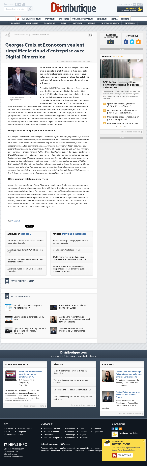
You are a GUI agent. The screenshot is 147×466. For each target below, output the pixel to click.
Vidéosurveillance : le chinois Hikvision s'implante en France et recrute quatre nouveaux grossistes (69, 269)
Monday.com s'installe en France (67, 250)
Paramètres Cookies (14, 435)
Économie (15, 23)
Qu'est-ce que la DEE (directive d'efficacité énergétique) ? (121, 105)
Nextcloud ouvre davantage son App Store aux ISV (28, 306)
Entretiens (130, 23)
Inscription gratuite (128, 9)
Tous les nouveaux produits (31, 406)
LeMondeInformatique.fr (14, 449)
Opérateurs (50, 19)
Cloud (63, 23)
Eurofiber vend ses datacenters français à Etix (73, 390)
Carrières (77, 23)
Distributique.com (11, 451)
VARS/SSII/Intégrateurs (40, 35)
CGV (8, 432)
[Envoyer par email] (90, 35)
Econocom (26, 234)
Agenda (114, 19)
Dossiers (125, 19)
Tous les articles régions (82, 405)
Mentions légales (25, 429)
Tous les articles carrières (129, 413)
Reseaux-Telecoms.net (13, 457)
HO (18, 19)
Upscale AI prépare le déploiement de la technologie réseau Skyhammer (30, 331)
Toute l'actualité (21, 35)
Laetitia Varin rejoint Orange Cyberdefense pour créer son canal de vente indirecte (74, 319)
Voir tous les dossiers (130, 132)
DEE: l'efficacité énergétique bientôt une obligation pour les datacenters (121, 85)
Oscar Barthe (16, 221)
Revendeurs (102, 19)
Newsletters (128, 433)
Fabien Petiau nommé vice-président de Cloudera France (72, 329)
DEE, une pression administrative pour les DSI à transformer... (122, 111)
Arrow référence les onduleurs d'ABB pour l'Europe (72, 306)
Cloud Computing (65, 61)
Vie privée (22, 432)
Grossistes (64, 19)
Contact (9, 429)
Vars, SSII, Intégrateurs (82, 19)
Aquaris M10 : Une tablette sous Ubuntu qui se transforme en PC (30, 374)
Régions (91, 23)
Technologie (32, 23)
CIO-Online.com (10, 454)
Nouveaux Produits (110, 23)
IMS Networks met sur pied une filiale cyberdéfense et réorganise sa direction (69, 258)
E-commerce (49, 23)
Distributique (73, 8)
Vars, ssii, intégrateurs (53, 438)
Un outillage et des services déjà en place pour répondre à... (123, 118)
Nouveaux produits (51, 432)
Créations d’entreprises (82, 61)
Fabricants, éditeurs (31, 19)
